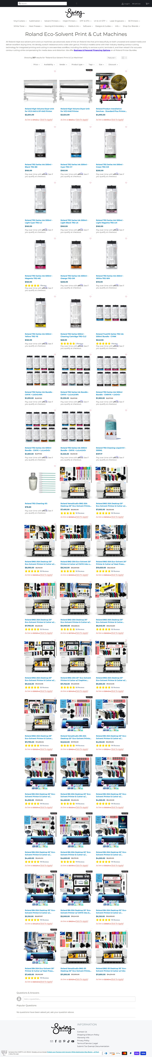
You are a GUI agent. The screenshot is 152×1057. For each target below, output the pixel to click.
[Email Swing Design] (51, 1041)
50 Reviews (80, 513)
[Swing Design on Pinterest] (64, 1041)
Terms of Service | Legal (87, 1043)
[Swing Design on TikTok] (68, 1041)
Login (127, 4)
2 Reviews (79, 344)
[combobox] (42, 3)
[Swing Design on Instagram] (60, 1041)
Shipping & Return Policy (88, 1035)
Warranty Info (83, 1037)
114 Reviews (80, 746)
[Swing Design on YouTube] (73, 1041)
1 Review (43, 286)
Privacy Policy (83, 1040)
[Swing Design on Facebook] (56, 1041)
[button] (77, 3)
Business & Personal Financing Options (92, 50)
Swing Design (19, 1053)
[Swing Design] (75, 13)
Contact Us (82, 1032)
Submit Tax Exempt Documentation (93, 1046)
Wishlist (136, 4)
